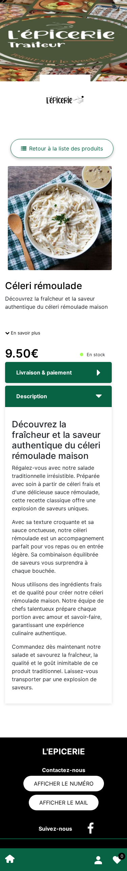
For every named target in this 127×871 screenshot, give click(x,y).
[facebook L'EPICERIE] (87, 828)
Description (31, 396)
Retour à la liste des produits (66, 148)
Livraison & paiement (44, 372)
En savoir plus (24, 333)
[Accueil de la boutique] (10, 858)
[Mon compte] (98, 858)
